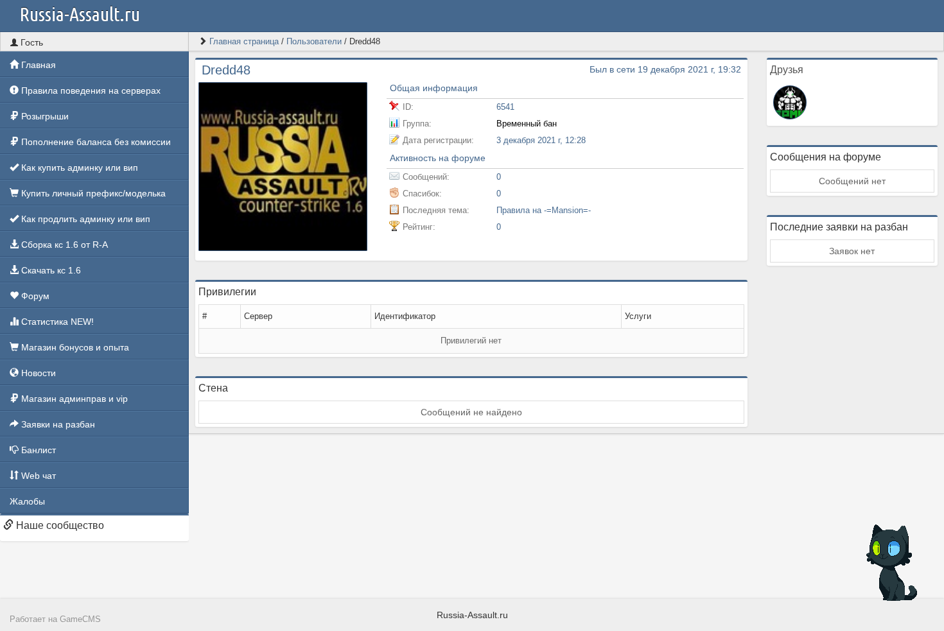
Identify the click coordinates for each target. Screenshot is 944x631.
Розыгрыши (44, 116)
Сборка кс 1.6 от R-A (63, 244)
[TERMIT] (790, 101)
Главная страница (244, 41)
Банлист (37, 450)
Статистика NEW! (56, 321)
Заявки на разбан (57, 424)
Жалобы (27, 501)
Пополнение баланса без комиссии (95, 142)
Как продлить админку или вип (84, 219)
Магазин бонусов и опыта (74, 347)
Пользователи (314, 41)
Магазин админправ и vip (73, 398)
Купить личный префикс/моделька (92, 193)
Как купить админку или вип (78, 167)
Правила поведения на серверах (90, 90)
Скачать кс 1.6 (50, 270)
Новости (37, 373)
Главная (37, 65)
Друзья (786, 69)
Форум (34, 296)
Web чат (37, 476)
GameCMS (80, 619)
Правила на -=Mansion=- (543, 210)
